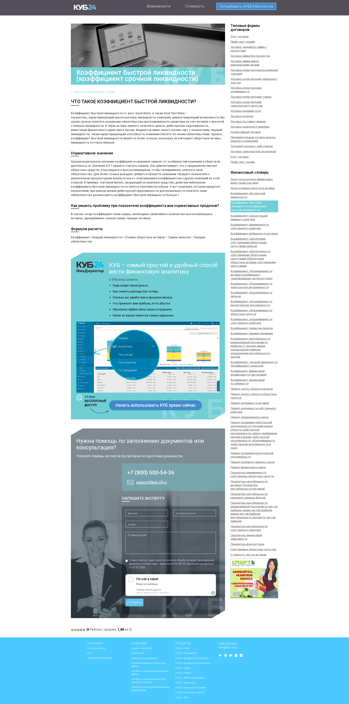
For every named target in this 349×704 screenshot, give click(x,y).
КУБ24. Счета (182, 648)
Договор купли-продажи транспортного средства (246, 103)
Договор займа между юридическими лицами (244, 63)
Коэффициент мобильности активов (254, 233)
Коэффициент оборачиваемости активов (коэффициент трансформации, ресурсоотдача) (251, 275)
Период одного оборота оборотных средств (253, 396)
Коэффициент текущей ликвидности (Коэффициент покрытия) (254, 364)
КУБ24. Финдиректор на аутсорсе (191, 658)
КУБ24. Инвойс (183, 673)
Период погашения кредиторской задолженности (251, 455)
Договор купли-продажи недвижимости (246, 89)
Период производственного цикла (252, 462)
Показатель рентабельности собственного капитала (249, 528)
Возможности (159, 6)
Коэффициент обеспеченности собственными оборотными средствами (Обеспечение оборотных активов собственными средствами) (253, 259)
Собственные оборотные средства (253, 549)
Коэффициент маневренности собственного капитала (249, 226)
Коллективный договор (245, 132)
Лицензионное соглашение (144, 658)
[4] (81, 629)
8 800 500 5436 (228, 643)
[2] (75, 629)
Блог (89, 653)
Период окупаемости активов (249, 403)
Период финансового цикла (248, 467)
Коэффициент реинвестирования (251, 333)
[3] (78, 629)
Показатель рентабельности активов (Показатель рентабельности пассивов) (249, 485)
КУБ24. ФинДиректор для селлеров (192, 663)
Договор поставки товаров (248, 121)
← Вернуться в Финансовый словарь (93, 91)
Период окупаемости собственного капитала (253, 410)
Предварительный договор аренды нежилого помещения (253, 139)
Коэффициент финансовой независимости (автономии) (248, 372)
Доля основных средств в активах (252, 188)
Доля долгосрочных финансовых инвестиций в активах (251, 181)
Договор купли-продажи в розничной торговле (254, 71)
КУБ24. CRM (181, 697)
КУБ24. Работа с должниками (190, 678)
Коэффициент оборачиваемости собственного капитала (251, 321)
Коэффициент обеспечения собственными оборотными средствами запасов (248, 242)
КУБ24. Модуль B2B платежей (190, 687)
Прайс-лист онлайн (242, 41)
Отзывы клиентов (96, 648)
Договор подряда (241, 116)
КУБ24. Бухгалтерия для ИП (189, 692)
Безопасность (138, 653)
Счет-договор (239, 36)
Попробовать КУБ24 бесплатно (246, 6)
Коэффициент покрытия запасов (251, 328)
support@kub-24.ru (151, 482)
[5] (84, 629)
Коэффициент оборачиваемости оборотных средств (251, 312)
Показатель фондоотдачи (247, 544)
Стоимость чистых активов (248, 554)
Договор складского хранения (249, 126)
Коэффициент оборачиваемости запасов (251, 294)
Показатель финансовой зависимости (246, 537)
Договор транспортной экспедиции (253, 151)
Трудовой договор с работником (251, 146)
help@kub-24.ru (228, 647)
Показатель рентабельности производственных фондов (249, 495)
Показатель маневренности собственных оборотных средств (252, 474)
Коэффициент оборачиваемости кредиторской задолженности (251, 303)
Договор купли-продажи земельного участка (253, 80)
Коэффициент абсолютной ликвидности (247, 195)
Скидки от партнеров (141, 648)
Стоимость (194, 6)
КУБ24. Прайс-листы (185, 682)
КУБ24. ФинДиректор (186, 653)
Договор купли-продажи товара (250, 96)
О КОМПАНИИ (95, 643)
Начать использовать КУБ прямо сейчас (155, 405)
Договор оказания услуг (245, 111)
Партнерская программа (99, 658)
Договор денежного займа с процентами (248, 48)
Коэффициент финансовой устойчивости (247, 381)
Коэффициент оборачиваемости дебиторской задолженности (251, 285)
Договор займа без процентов (250, 56)
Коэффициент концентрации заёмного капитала (248, 217)
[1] (72, 629)
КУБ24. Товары (183, 668)
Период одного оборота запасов (251, 389)
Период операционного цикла (249, 417)
